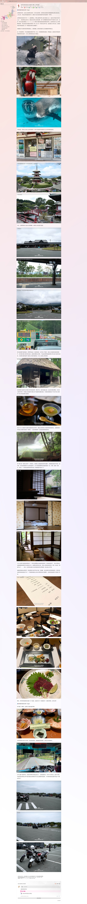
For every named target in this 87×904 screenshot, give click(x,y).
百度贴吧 (41, 7)
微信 (35, 7)
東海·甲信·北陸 (5, 26)
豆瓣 (38, 7)
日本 (1, 21)
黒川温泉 (33, 878)
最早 (57, 883)
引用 (36, 876)
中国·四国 (4, 22)
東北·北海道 (4, 25)
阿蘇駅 (30, 878)
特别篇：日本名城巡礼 (5, 30)
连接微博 (59, 900)
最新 (55, 883)
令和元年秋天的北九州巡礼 (27, 893)
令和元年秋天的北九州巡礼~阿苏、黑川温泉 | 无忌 (33, 877)
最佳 (59, 883)
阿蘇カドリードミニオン (25, 878)
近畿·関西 (4, 28)
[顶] (57, 896)
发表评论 (21, 876)
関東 (3, 29)
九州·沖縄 (4, 23)
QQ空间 (31, 7)
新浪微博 (26, 7)
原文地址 (28, 876)
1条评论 (41, 6)
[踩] (59, 896)
